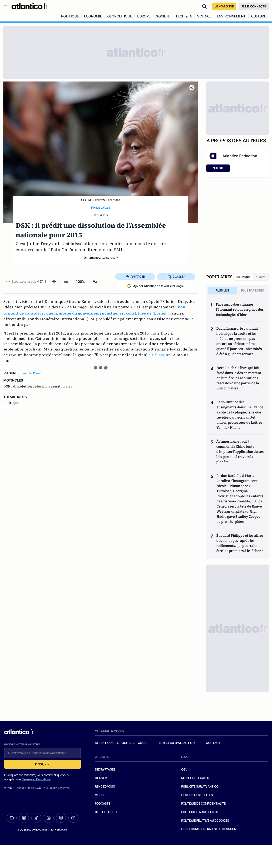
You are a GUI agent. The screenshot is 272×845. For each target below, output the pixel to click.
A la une (86, 200)
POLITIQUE (70, 16)
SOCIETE (163, 16)
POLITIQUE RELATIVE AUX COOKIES (205, 820)
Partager (138, 276)
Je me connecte (253, 6)
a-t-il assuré (160, 354)
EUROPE (144, 16)
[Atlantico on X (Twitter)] (24, 818)
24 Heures (243, 277)
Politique (114, 200)
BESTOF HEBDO (106, 812)
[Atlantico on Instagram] (61, 818)
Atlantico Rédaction (102, 258)
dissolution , (24, 386)
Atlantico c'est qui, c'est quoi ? (121, 743)
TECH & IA (184, 16)
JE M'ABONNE (224, 6)
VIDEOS (100, 795)
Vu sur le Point (29, 373)
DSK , (8, 386)
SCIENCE (204, 16)
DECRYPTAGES (105, 769)
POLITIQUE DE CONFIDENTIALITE (203, 803)
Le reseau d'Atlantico (177, 743)
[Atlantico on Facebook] (36, 818)
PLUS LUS (222, 290)
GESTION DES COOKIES (197, 795)
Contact (213, 743)
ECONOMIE (93, 16)
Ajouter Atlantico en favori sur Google (158, 286)
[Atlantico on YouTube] (73, 818)
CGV (184, 769)
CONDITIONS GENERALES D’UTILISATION (208, 829)
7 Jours (260, 277)
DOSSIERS (101, 778)
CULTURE (258, 16)
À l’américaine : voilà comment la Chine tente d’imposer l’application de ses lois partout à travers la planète (240, 451)
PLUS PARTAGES (252, 290)
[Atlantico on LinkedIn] (49, 818)
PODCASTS (102, 803)
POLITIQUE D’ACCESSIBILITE (200, 812)
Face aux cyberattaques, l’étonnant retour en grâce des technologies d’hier (240, 309)
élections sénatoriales (53, 386)
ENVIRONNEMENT (231, 16)
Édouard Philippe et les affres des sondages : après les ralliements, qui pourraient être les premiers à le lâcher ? (240, 543)
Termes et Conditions (36, 779)
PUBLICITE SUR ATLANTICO (199, 786)
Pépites (100, 200)
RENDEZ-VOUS (105, 786)
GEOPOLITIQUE (119, 16)
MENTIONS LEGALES (195, 778)
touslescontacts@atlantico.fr (42, 829)
